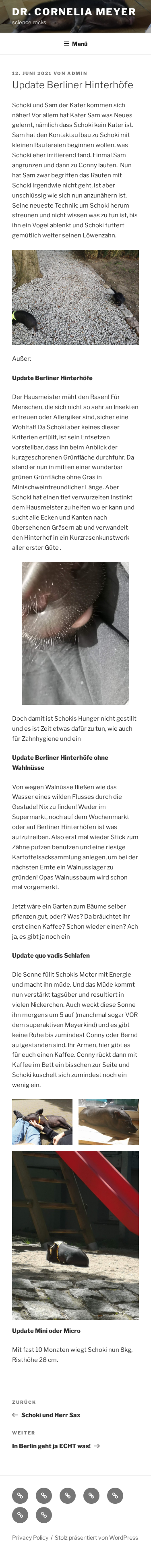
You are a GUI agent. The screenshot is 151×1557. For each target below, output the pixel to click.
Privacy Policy (30, 1537)
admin (77, 73)
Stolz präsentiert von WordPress (96, 1537)
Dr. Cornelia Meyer (74, 12)
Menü (79, 43)
